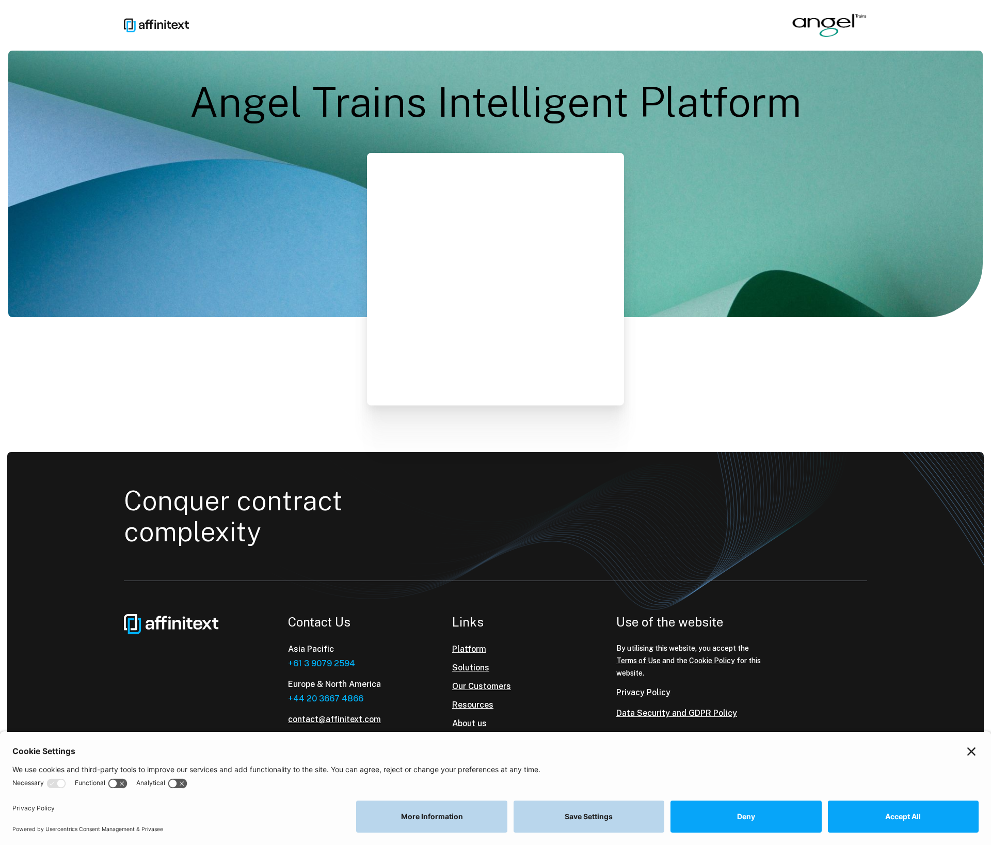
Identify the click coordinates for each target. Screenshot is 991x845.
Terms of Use (638, 660)
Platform (469, 649)
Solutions (470, 667)
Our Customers (481, 686)
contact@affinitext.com (334, 719)
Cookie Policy (712, 660)
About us (469, 723)
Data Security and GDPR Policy (676, 713)
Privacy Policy (643, 692)
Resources (472, 705)
